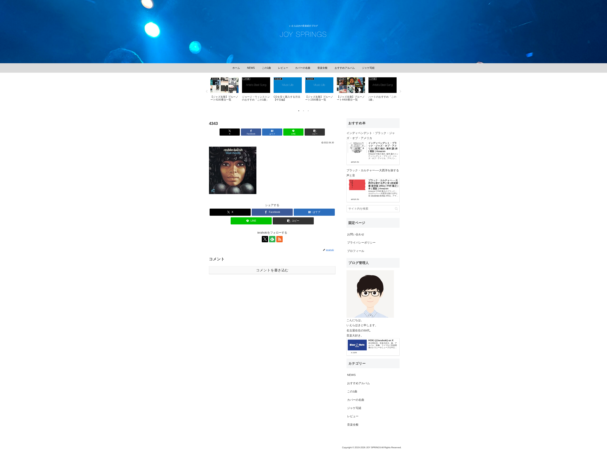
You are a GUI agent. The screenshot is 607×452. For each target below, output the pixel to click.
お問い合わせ (355, 234)
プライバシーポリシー (361, 242)
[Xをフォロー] (265, 239)
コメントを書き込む (272, 270)
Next (400, 91)
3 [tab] (308, 110)
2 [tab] (303, 110)
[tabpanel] (224, 91)
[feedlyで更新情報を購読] (272, 239)
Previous (206, 91)
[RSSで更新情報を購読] (279, 239)
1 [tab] (298, 110)
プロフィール (355, 251)
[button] (315, 132)
